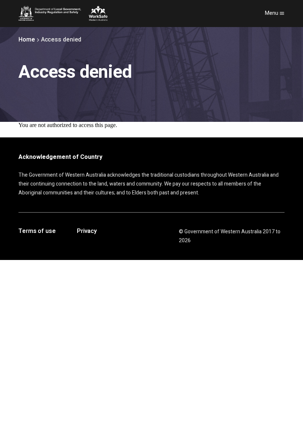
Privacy (87, 231)
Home (26, 39)
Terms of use (37, 231)
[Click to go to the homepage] (63, 13)
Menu (272, 13)
